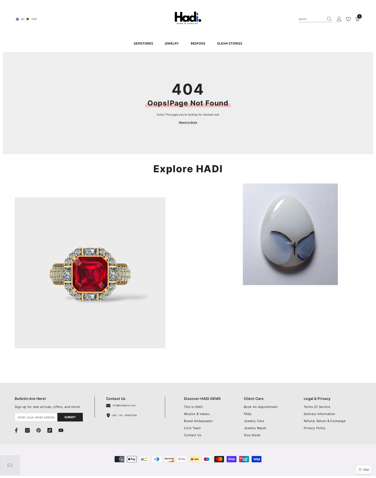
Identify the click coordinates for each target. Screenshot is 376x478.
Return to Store (188, 122)
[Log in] (339, 19)
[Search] (315, 19)
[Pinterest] (38, 430)
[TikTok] (50, 430)
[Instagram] (27, 430)
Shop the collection (29, 365)
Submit (70, 417)
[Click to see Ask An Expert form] (10, 465)
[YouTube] (61, 430)
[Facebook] (16, 430)
